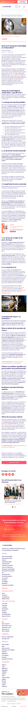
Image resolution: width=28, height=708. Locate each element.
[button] (24, 7)
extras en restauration (15, 74)
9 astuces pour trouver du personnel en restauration (14, 446)
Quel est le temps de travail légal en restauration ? (12, 15)
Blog (3, 14)
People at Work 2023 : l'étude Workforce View (13, 424)
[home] (6, 7)
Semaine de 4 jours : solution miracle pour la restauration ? (12, 362)
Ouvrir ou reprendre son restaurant (13, 14)
